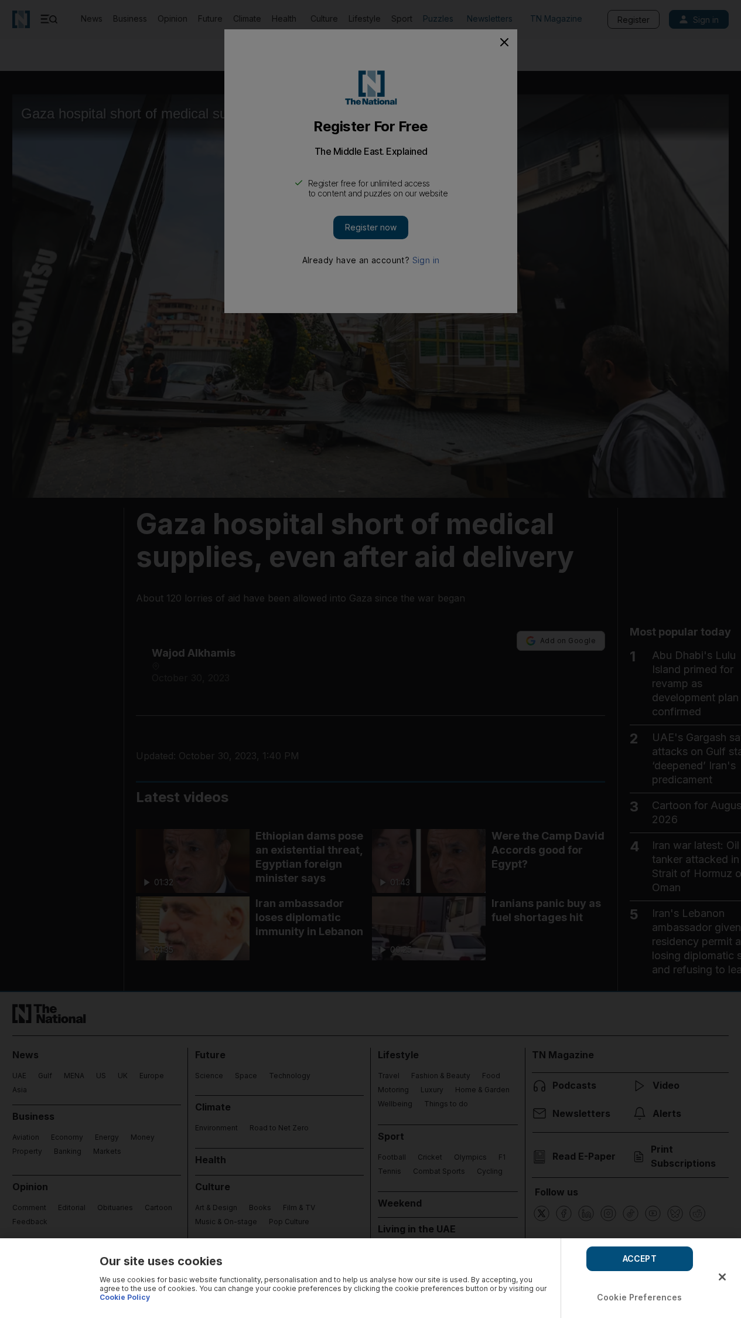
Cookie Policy (125, 1297)
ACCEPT (640, 1258)
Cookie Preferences (639, 1297)
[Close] (722, 1277)
